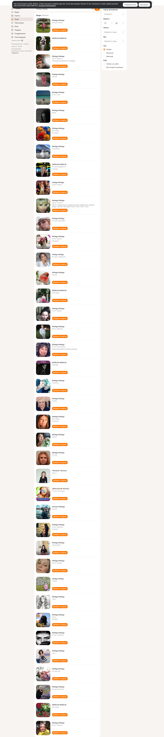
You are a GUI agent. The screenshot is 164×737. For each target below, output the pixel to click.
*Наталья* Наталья (59, 471)
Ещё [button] (19, 46)
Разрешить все (130, 5)
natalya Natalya (58, 182)
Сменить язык (15, 40)
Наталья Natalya (58, 507)
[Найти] (97, 9)
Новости (14, 46)
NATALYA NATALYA (59, 38)
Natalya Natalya (58, 20)
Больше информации (47, 5)
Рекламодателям (16, 44)
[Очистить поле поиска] (93, 9)
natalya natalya (58, 254)
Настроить (144, 5)
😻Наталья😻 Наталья (60, 489)
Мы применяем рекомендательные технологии (21, 51)
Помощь (26, 44)
